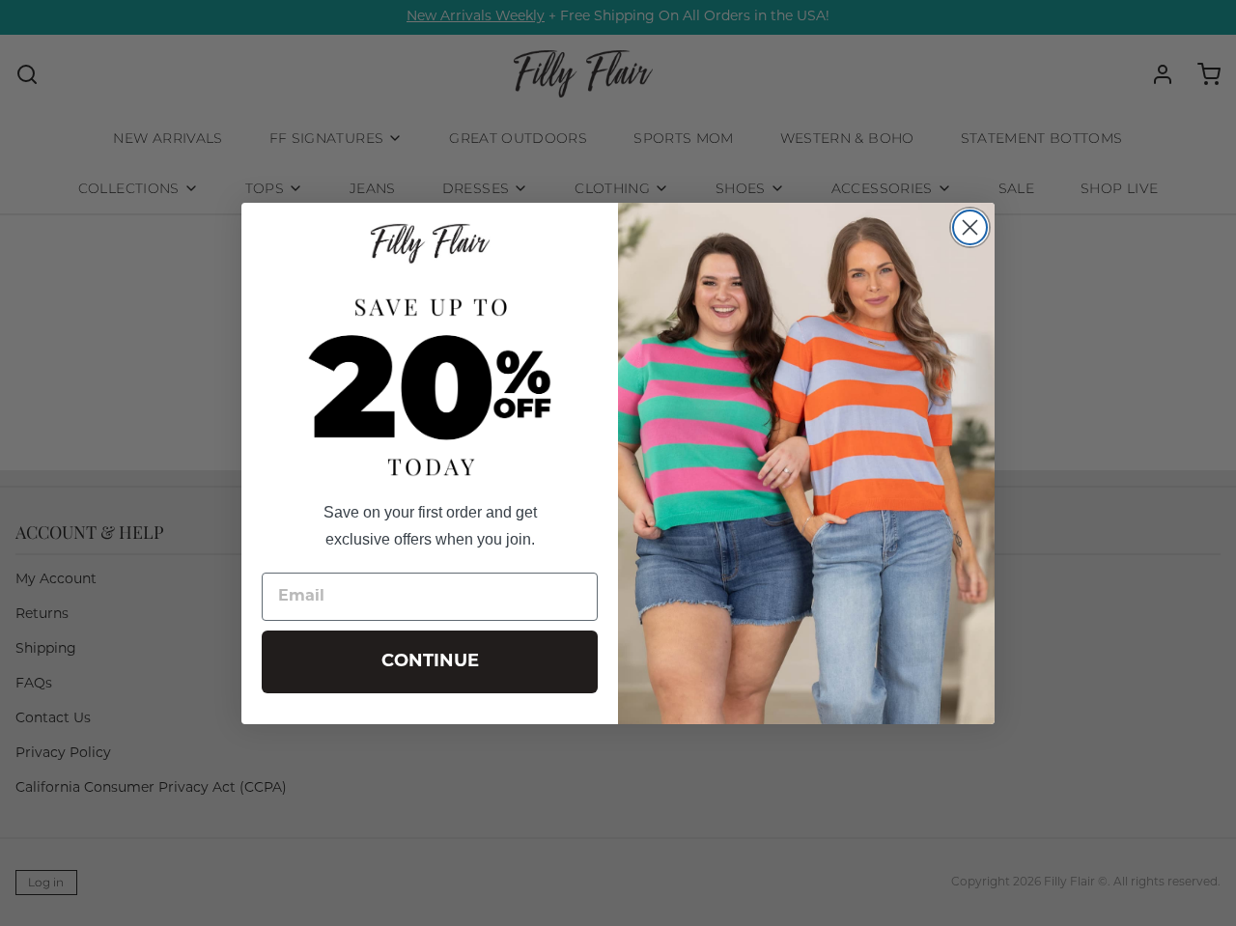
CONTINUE (430, 662)
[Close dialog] (970, 227)
